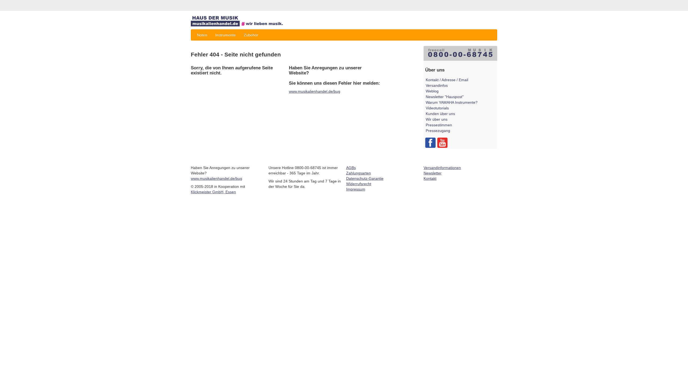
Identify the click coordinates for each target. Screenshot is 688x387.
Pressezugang (438, 130)
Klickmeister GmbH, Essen (213, 192)
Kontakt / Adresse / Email (447, 80)
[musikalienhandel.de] (240, 21)
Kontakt (430, 178)
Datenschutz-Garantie (365, 178)
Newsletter (433, 173)
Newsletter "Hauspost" (445, 97)
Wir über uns (436, 119)
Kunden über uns (440, 114)
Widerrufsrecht (358, 184)
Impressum (355, 189)
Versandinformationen (442, 168)
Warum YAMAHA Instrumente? (452, 102)
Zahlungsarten (358, 173)
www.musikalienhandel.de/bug (314, 91)
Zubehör (251, 35)
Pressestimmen (439, 125)
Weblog (432, 91)
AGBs (351, 168)
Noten (202, 35)
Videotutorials (437, 108)
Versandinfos (437, 85)
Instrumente (225, 35)
